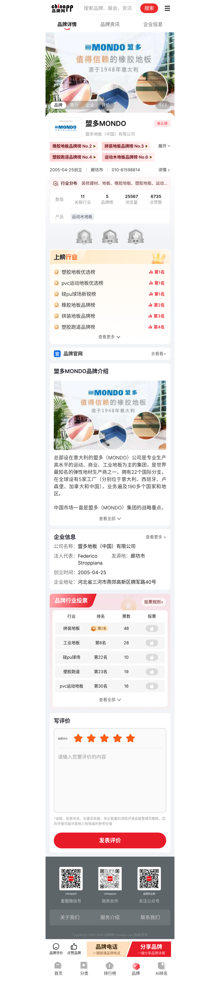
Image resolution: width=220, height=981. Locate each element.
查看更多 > (156, 536)
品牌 (58, 105)
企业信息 (153, 24)
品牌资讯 (110, 24)
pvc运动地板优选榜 (82, 283)
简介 (74, 105)
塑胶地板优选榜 (78, 272)
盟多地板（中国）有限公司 (110, 134)
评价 (106, 105)
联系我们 (150, 917)
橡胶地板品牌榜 (78, 305)
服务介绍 (110, 917)
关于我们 (69, 917)
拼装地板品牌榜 (78, 316)
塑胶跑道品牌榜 (78, 327)
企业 (90, 105)
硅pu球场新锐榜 (79, 294)
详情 (162, 169)
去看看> (158, 353)
